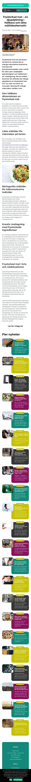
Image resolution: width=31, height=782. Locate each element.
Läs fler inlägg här (15, 326)
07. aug (20, 413)
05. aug (20, 431)
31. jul (20, 540)
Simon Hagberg (16, 30)
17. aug (20, 340)
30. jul (20, 559)
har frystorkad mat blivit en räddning (15, 145)
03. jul (20, 702)
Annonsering (15, 768)
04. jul (20, 665)
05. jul (20, 647)
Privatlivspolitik (18, 779)
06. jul (20, 632)
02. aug (20, 449)
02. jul (20, 720)
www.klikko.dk (17, 759)
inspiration (24, 31)
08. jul (20, 595)
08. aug (20, 394)
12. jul (20, 577)
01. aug (20, 504)
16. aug (20, 376)
